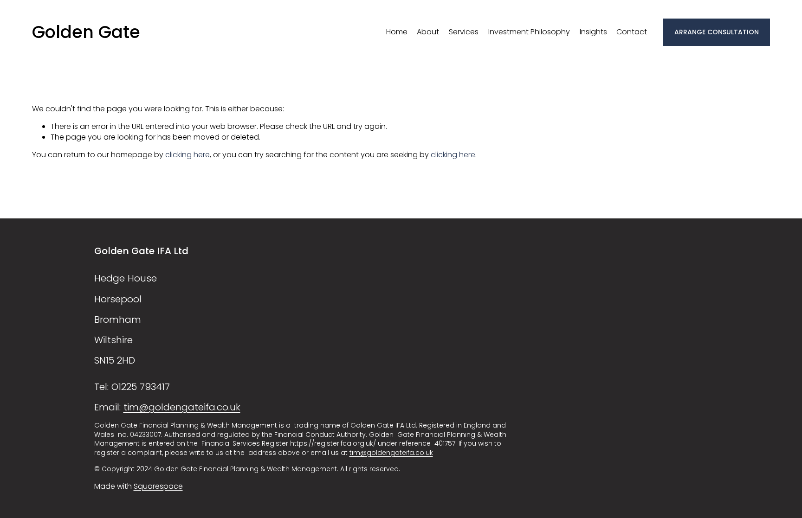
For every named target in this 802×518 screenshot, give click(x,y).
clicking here (187, 154)
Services (464, 31)
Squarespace (158, 486)
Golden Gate (86, 32)
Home (396, 31)
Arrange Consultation (716, 32)
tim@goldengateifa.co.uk (181, 407)
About (428, 31)
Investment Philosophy (529, 31)
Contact (631, 31)
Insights (593, 31)
